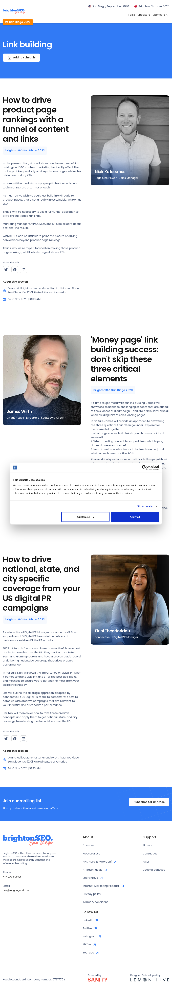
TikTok (87, 944)
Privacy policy (92, 894)
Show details (145, 506)
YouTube (88, 952)
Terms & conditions (95, 902)
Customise (83, 516)
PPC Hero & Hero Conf (97, 862)
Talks (131, 15)
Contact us (150, 853)
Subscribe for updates (149, 802)
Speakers (144, 15)
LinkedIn (88, 920)
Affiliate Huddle (92, 870)
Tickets (147, 845)
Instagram (89, 936)
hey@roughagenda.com (17, 890)
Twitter (87, 928)
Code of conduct (154, 870)
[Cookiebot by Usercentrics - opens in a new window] (144, 467)
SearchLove (90, 878)
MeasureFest (91, 853)
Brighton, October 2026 (153, 6)
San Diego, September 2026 (110, 6)
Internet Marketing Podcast (101, 886)
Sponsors (159, 15)
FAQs (146, 862)
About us (88, 845)
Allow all (135, 516)
